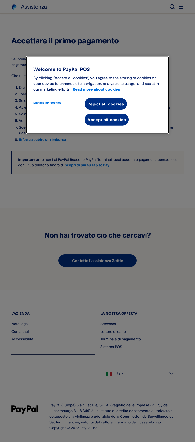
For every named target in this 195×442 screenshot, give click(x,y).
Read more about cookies (96, 89)
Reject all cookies (106, 103)
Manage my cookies (47, 102)
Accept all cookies (107, 119)
